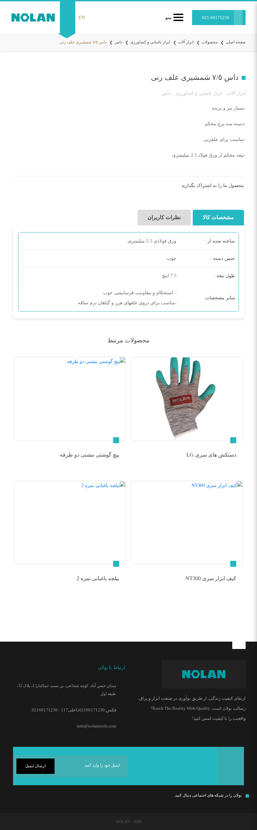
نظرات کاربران (164, 217)
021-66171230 (215, 17)
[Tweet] (51, 187)
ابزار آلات (185, 42)
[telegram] (40, 187)
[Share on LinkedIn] (29, 187)
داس (118, 42)
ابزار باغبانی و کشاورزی (150, 42)
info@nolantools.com (96, 725)
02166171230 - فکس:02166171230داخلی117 (74, 709)
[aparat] (14, 797)
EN (82, 17)
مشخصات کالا (218, 217)
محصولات (209, 42)
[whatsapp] (29, 798)
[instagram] (55, 797)
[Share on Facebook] (62, 187)
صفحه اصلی (236, 42)
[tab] (217, 217)
